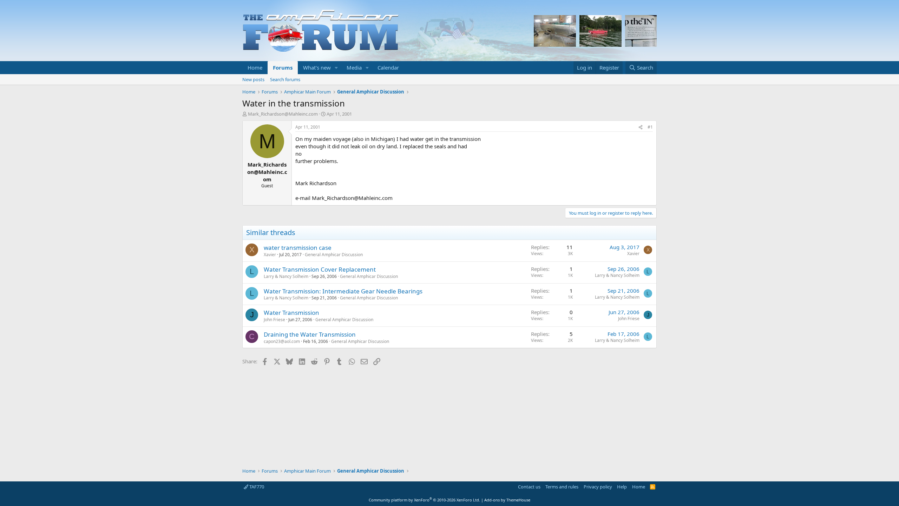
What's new (317, 67)
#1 (650, 127)
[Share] (640, 127)
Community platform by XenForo (424, 499)
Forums (283, 67)
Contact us (529, 487)
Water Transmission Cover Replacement (320, 269)
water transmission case (298, 248)
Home (255, 67)
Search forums (285, 79)
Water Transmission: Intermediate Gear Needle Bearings (343, 291)
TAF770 (256, 487)
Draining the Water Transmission (310, 334)
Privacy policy (598, 487)
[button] (336, 67)
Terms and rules (561, 487)
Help (622, 487)
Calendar (388, 67)
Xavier (270, 255)
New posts (253, 79)
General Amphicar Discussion (334, 255)
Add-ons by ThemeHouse (507, 499)
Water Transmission (291, 313)
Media (354, 67)
